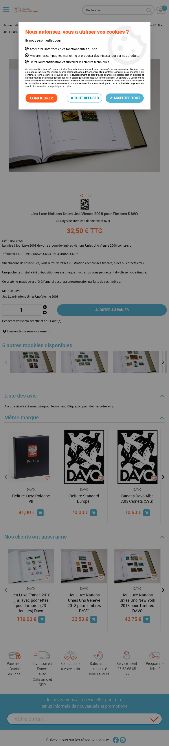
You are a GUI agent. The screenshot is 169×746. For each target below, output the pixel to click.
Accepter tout (126, 98)
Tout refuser (86, 98)
